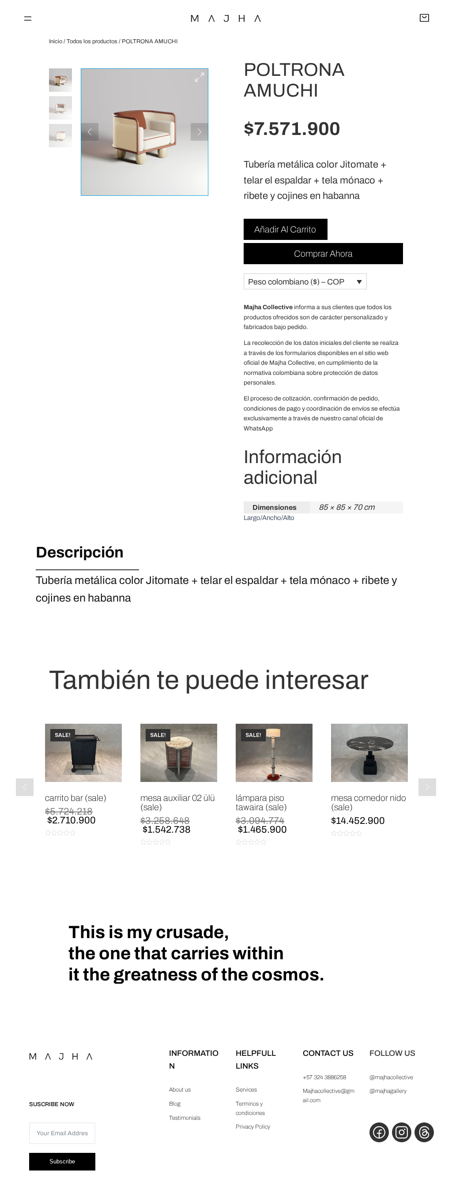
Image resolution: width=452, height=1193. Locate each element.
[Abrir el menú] (28, 18)
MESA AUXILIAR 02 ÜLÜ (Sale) (177, 802)
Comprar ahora (323, 253)
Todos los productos (92, 41)
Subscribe (62, 1161)
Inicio (55, 41)
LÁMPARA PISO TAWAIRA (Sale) (261, 802)
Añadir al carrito (285, 229)
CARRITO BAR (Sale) (75, 798)
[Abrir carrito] (424, 18)
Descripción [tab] (80, 552)
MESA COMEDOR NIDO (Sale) (368, 802)
